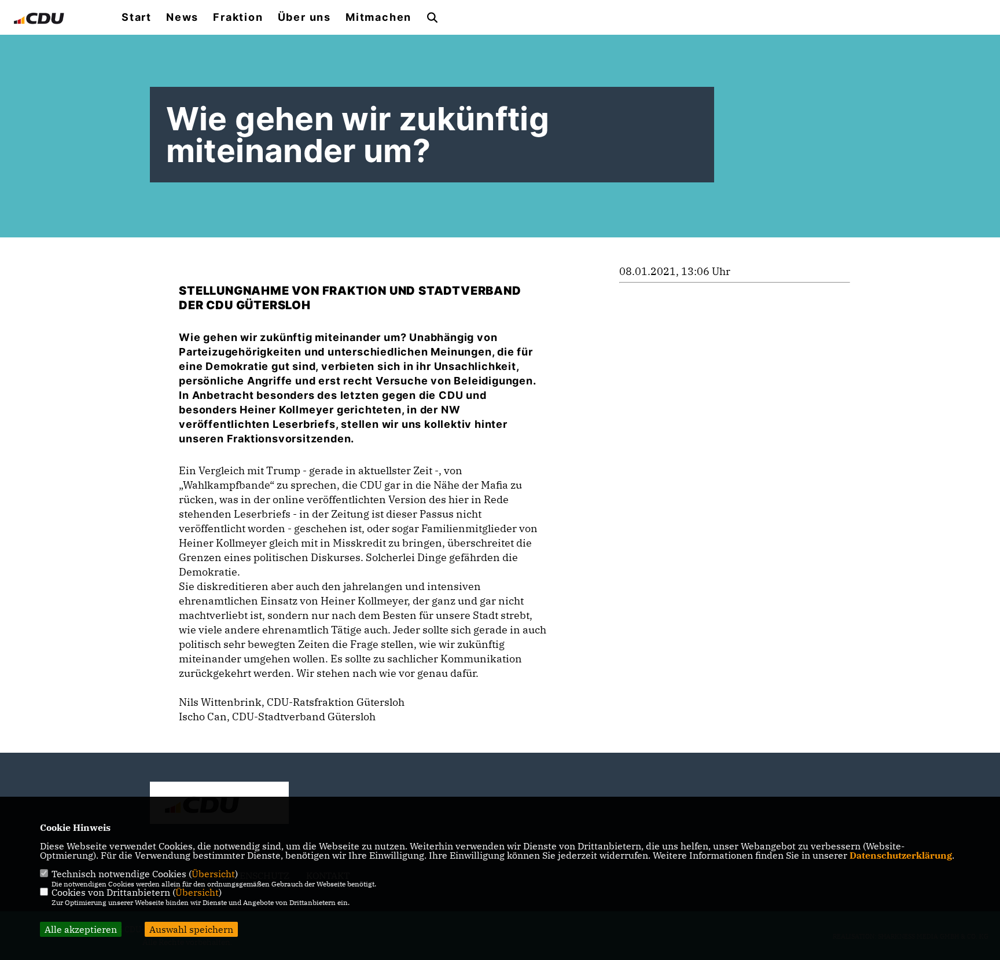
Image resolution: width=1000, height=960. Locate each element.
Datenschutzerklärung (901, 855)
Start (137, 17)
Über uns (304, 17)
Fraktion (238, 17)
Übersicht (213, 874)
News (182, 17)
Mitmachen (378, 17)
